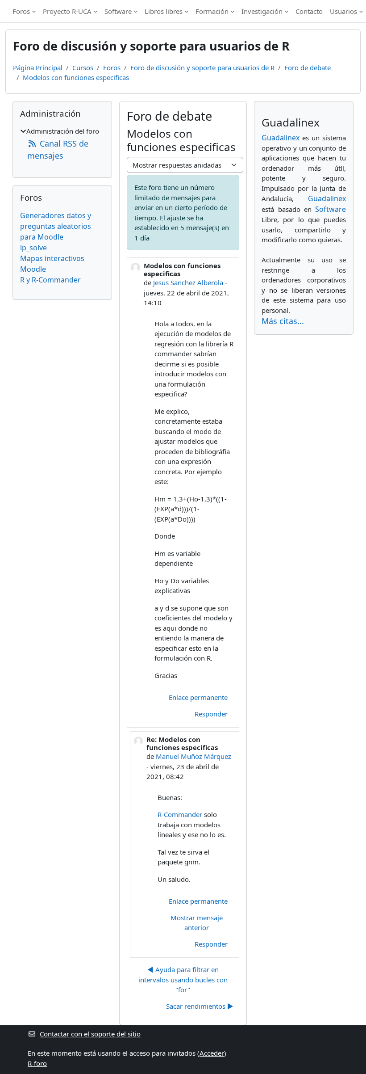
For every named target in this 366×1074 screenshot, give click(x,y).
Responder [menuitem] (211, 713)
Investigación (262, 11)
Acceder (212, 1053)
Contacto (309, 11)
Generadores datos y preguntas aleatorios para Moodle (55, 226)
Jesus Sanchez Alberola (188, 282)
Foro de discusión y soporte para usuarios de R (202, 67)
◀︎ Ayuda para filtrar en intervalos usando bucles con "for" (183, 979)
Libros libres (164, 11)
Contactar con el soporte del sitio (90, 1033)
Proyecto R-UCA (67, 11)
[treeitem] (62, 144)
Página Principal (37, 67)
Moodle (33, 269)
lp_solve (33, 248)
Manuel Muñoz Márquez (193, 756)
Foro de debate (307, 67)
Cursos (82, 67)
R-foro (37, 1063)
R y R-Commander (50, 280)
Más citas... (283, 321)
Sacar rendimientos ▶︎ (199, 1006)
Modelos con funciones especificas (76, 77)
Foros (21, 11)
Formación (212, 11)
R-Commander (180, 814)
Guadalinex (280, 138)
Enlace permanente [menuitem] (198, 697)
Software (118, 11)
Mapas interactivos (52, 258)
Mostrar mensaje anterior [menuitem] (197, 922)
